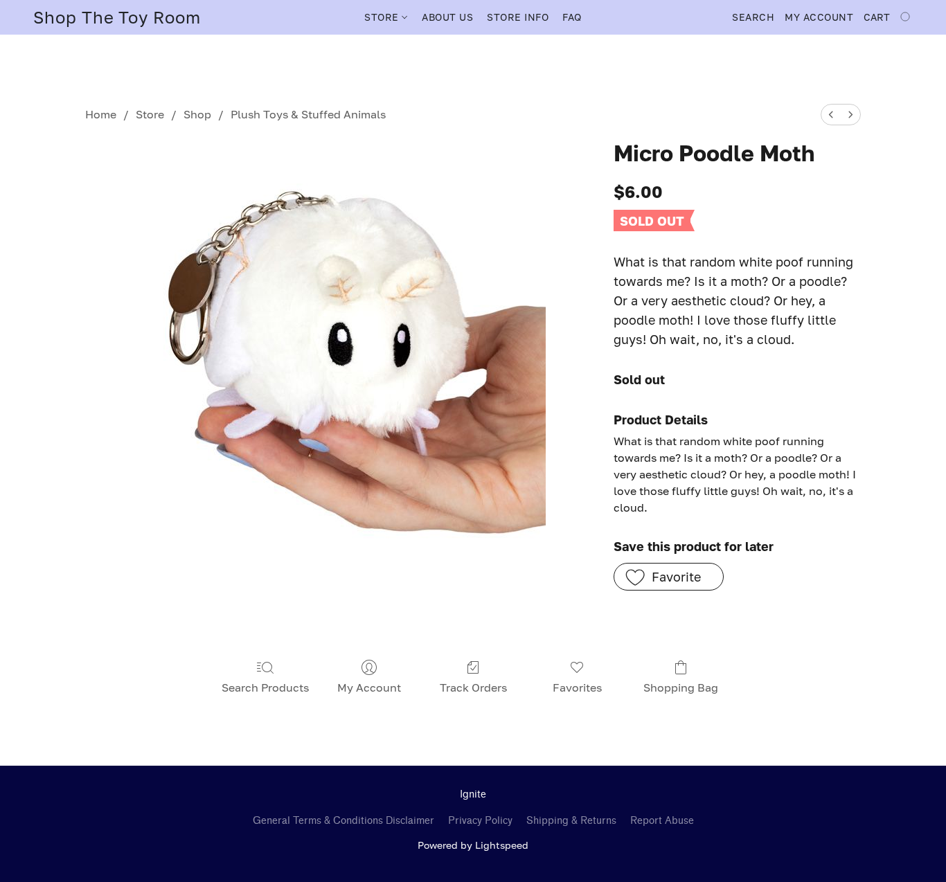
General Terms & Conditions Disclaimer (343, 821)
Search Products (265, 687)
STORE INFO (517, 17)
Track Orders (473, 687)
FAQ (572, 17)
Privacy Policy (480, 821)
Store (150, 114)
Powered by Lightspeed (473, 845)
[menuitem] (831, 115)
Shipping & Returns (571, 821)
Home (100, 114)
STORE (383, 17)
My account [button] (819, 17)
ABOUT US (447, 17)
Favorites (577, 687)
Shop (197, 114)
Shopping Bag (680, 687)
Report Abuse (662, 821)
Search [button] (753, 17)
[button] (117, 17)
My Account (369, 687)
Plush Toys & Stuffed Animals (308, 114)
